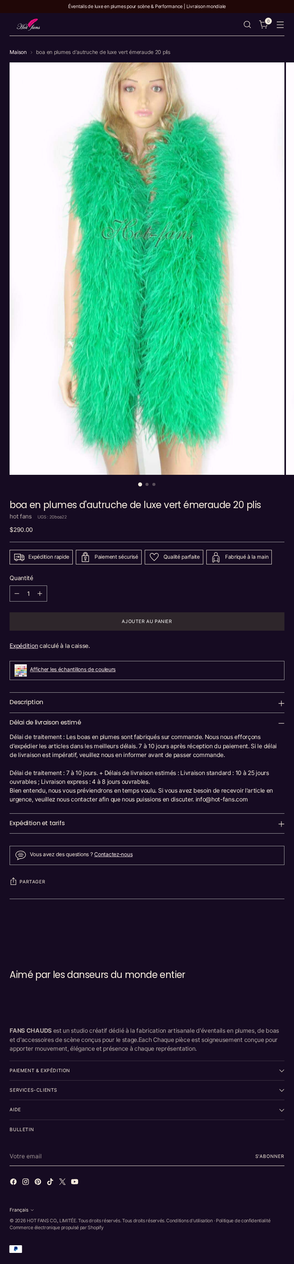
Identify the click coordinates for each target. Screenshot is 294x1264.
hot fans (21, 516)
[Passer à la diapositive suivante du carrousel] (277, 928)
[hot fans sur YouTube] (75, 1183)
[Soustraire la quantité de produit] (17, 593)
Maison (18, 52)
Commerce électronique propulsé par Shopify (56, 1227)
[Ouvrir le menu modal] (280, 25)
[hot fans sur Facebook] (14, 1183)
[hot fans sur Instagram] (26, 1183)
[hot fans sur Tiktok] (51, 1183)
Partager (32, 882)
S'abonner (269, 1156)
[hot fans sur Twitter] (63, 1183)
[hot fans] (29, 24)
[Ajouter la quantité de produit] (40, 593)
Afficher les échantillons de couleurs (73, 669)
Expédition (24, 645)
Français (19, 1210)
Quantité (21, 578)
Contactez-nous (113, 854)
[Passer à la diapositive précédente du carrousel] (260, 928)
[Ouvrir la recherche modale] (247, 25)
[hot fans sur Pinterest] (38, 1183)
